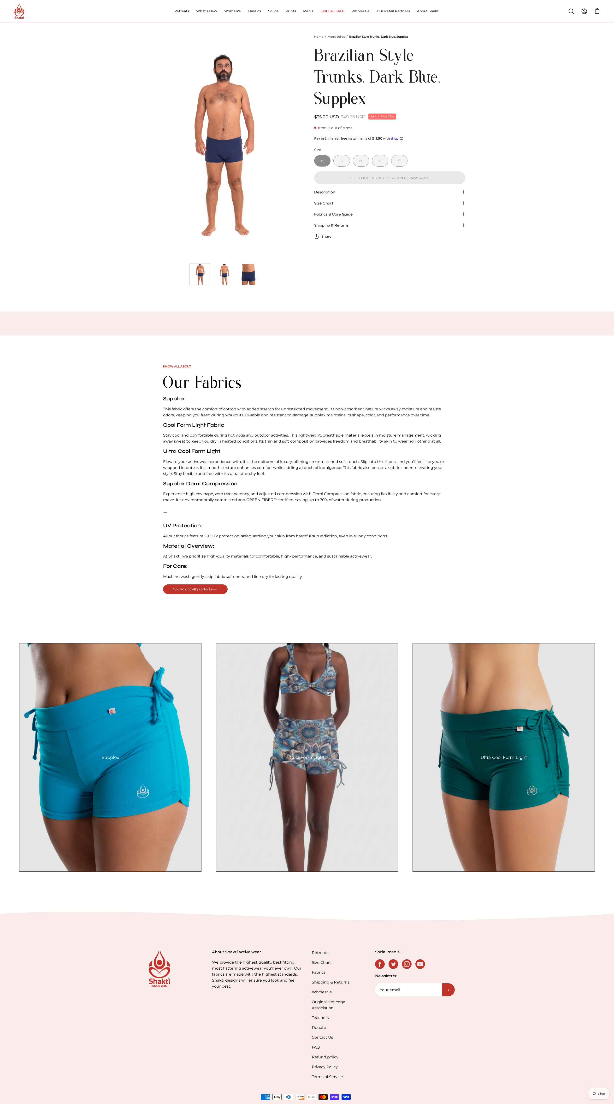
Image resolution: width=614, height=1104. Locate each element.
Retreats (320, 952)
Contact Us (322, 1037)
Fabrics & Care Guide (333, 214)
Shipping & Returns (331, 225)
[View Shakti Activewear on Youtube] (420, 964)
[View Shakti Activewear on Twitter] (393, 964)
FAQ (316, 1047)
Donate (319, 1027)
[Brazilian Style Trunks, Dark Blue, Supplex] (200, 274)
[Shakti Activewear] (19, 11)
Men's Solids (336, 36)
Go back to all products (192, 589)
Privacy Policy (325, 1067)
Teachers (320, 1017)
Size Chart (323, 203)
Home (318, 36)
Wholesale (322, 992)
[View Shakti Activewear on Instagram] (407, 964)
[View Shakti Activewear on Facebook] (380, 964)
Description (324, 192)
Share (326, 236)
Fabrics (318, 972)
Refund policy (325, 1057)
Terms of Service (327, 1076)
